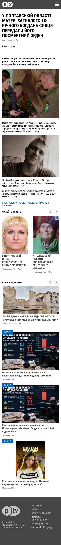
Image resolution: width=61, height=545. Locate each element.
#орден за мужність (39, 202)
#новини (7, 205)
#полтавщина (9, 202)
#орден (22, 202)
